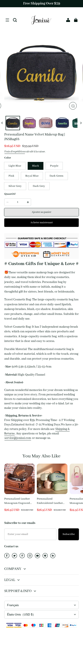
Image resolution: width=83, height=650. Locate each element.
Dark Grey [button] (39, 186)
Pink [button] (11, 176)
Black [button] (35, 166)
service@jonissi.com (17, 438)
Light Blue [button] (15, 166)
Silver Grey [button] (15, 186)
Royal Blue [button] (32, 176)
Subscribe (69, 534)
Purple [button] (54, 166)
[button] (7, 20)
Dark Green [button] (56, 176)
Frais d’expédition (14, 151)
